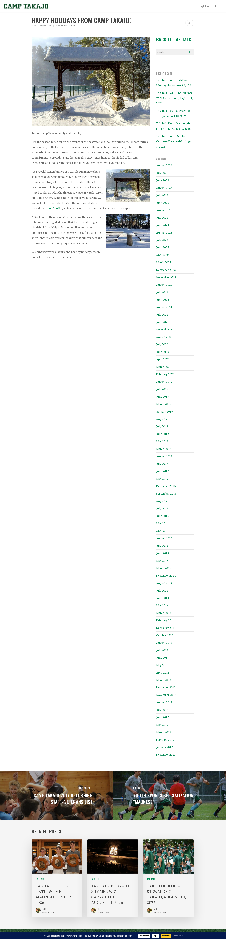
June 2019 (162, 396)
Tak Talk (72, 26)
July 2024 (162, 217)
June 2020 (162, 352)
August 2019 (164, 381)
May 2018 (162, 441)
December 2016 (166, 486)
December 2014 (166, 575)
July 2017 (162, 464)
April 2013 (162, 672)
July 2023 (162, 240)
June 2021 (162, 322)
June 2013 (162, 657)
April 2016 (162, 531)
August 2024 (164, 210)
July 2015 (162, 546)
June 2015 (162, 553)
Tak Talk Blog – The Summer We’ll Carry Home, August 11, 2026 (174, 98)
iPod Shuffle (54, 208)
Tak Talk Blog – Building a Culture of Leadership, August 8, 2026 (175, 141)
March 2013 (163, 680)
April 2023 (162, 255)
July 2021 (162, 314)
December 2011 (166, 754)
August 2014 (164, 583)
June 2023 (162, 247)
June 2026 (162, 180)
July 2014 (162, 590)
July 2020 (162, 344)
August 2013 (164, 642)
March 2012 (163, 732)
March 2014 (163, 613)
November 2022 (166, 277)
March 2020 (163, 367)
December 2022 (166, 270)
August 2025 (164, 188)
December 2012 (166, 687)
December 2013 (166, 628)
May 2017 (162, 478)
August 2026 (164, 165)
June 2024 (162, 225)
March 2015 (163, 568)
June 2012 (162, 717)
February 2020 (165, 374)
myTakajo (205, 6)
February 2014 (165, 620)
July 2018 (162, 426)
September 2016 (166, 493)
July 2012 (162, 710)
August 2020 (164, 337)
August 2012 (164, 702)
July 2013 (162, 650)
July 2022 (162, 292)
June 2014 (162, 598)
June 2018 (162, 434)
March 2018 (163, 449)
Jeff (35, 26)
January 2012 (164, 747)
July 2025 (162, 195)
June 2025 (162, 202)
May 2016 (162, 523)
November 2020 (166, 329)
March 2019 (163, 404)
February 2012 (165, 739)
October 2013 (164, 635)
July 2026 (162, 173)
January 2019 (164, 411)
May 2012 (162, 725)
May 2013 (162, 665)
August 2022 (164, 285)
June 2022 (162, 299)
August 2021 (164, 307)
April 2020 (162, 359)
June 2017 (162, 471)
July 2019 (162, 389)
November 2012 (166, 695)
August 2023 (164, 232)
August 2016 (164, 501)
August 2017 (164, 456)
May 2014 (162, 605)
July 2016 (162, 508)
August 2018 (164, 419)
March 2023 (163, 262)
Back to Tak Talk (173, 39)
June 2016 (162, 516)
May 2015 (162, 560)
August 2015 (164, 538)
